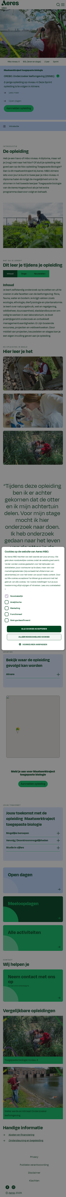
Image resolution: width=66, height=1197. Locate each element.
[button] (33, 644)
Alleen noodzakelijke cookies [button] (34, 637)
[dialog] (33, 598)
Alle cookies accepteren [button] (34, 628)
